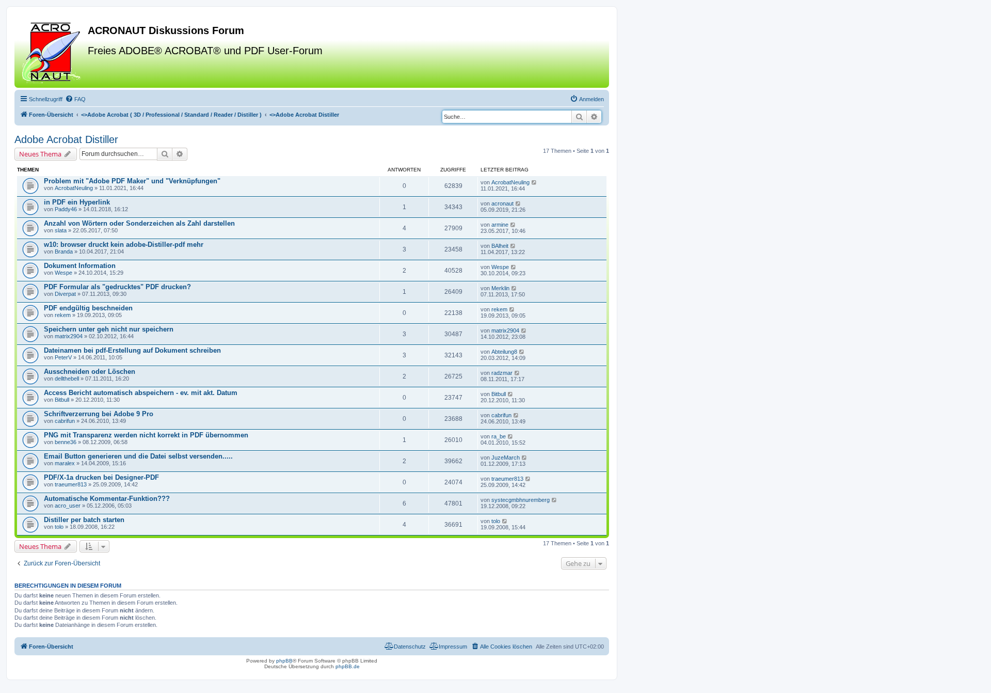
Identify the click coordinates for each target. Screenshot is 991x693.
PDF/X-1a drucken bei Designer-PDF (101, 477)
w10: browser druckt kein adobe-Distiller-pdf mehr (123, 244)
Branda (64, 251)
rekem (63, 315)
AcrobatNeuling (74, 188)
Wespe (63, 273)
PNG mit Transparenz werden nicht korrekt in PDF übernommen (146, 435)
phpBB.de (347, 666)
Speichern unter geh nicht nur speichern (108, 329)
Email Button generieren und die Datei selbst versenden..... (138, 456)
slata (61, 230)
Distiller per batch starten (84, 520)
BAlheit (499, 246)
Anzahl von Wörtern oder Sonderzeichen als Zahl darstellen (139, 223)
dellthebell (67, 378)
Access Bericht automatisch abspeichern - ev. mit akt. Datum (140, 393)
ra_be (498, 436)
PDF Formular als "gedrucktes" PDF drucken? (117, 287)
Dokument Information (80, 266)
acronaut (502, 203)
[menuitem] (75, 99)
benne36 (65, 442)
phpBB (284, 661)
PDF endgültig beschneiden (88, 308)
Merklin (500, 288)
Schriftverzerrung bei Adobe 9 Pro (98, 414)
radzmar (502, 373)
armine (499, 225)
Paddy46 (66, 209)
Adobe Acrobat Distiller (66, 139)
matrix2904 (69, 336)
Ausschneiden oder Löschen (89, 371)
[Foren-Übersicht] (52, 51)
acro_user (68, 505)
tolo (59, 527)
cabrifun (65, 421)
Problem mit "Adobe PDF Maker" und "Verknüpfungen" (132, 181)
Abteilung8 (504, 352)
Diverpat (65, 294)
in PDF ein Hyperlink (77, 202)
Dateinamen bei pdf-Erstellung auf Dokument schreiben (132, 350)
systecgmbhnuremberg (520, 500)
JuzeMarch (505, 457)
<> (171, 115)
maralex (65, 463)
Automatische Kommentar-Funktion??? (107, 498)
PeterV (63, 357)
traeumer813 (71, 484)
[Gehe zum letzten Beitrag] (534, 182)
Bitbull (62, 400)
